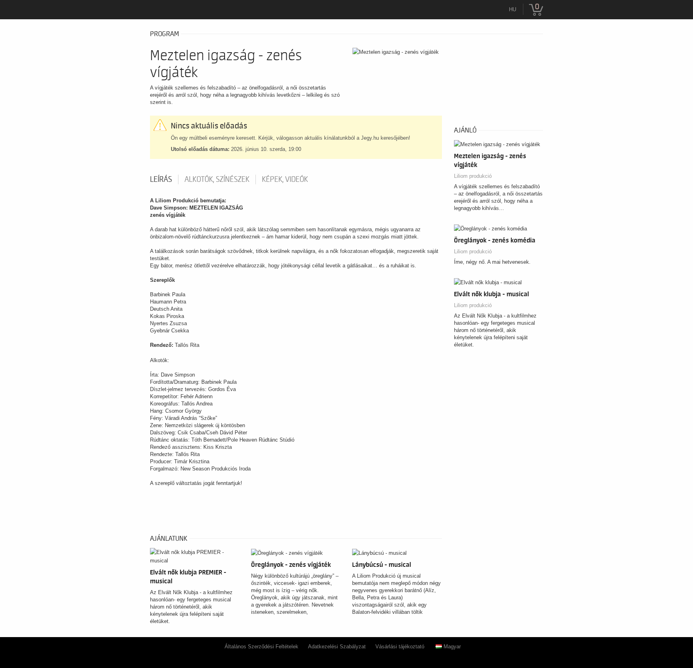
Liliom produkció (473, 176)
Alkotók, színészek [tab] (216, 179)
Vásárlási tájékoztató (399, 647)
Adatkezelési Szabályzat (337, 647)
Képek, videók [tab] (285, 179)
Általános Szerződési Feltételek (261, 647)
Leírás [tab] (161, 179)
